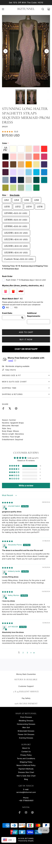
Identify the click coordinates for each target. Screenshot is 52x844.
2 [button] (23, 653)
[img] (7, 502)
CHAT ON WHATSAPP (26, 349)
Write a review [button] (26, 485)
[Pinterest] (32, 812)
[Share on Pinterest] (16, 408)
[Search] (43, 9)
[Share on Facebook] (3, 408)
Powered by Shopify (26, 841)
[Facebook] (20, 812)
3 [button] (27, 653)
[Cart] (49, 9)
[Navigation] (3, 9)
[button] (5, 51)
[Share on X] (10, 408)
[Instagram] (26, 812)
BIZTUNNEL (26, 9)
